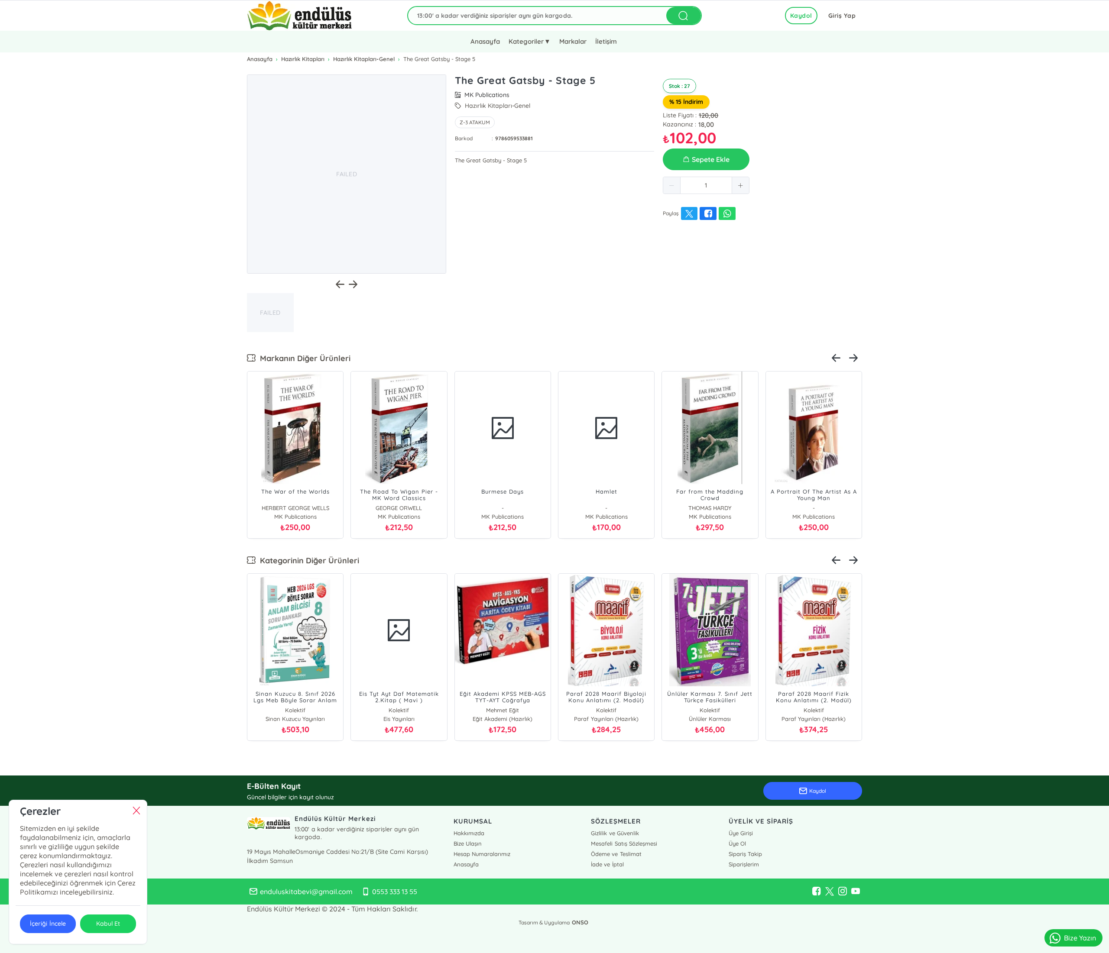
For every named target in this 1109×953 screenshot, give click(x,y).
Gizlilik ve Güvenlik (615, 833)
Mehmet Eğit (502, 710)
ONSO (580, 922)
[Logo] (299, 15)
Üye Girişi (741, 833)
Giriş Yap (842, 15)
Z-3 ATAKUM (475, 122)
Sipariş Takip (745, 853)
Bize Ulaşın (468, 843)
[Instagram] (842, 891)
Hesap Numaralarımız (482, 853)
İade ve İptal (607, 864)
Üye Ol (737, 843)
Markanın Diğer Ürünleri (303, 358)
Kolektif (295, 710)
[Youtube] (855, 891)
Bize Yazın (1080, 938)
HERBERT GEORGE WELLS (295, 507)
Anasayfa (485, 41)
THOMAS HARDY (709, 507)
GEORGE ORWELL (399, 507)
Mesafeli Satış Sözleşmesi (624, 843)
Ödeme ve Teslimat (616, 853)
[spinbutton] (706, 185)
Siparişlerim (744, 864)
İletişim (606, 41)
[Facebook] (816, 891)
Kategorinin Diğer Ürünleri (307, 560)
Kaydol (801, 15)
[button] (672, 185)
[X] (829, 891)
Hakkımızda (469, 833)
